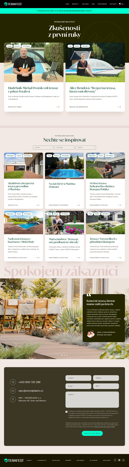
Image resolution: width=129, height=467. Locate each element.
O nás (67, 4)
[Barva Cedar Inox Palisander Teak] (43, 148)
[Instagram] (123, 461)
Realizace (85, 4)
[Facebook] (115, 461)
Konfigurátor (102, 4)
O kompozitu (41, 460)
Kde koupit (113, 4)
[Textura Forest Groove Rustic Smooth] (64, 148)
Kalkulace (56, 460)
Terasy (29, 460)
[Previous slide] (3, 319)
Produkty (75, 4)
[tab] (61, 355)
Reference (80, 460)
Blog (93, 4)
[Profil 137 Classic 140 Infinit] (86, 148)
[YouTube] (119, 461)
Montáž (68, 460)
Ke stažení (93, 460)
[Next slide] (125, 319)
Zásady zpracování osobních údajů (104, 427)
